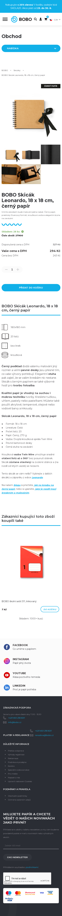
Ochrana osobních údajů (19, 800)
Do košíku (49, 609)
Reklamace (13, 758)
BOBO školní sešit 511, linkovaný (19, 601)
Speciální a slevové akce (18, 770)
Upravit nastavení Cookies (20, 781)
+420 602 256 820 (16, 718)
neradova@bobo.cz (44, 735)
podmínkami (32, 867)
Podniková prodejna (17, 762)
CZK (56, 20)
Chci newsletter (17, 857)
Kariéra (11, 766)
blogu (17, 485)
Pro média (12, 773)
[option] (31, 577)
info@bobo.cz (14, 722)
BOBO (5, 70)
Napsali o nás (14, 777)
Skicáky (17, 70)
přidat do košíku (31, 287)
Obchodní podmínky (17, 796)
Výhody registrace (16, 754)
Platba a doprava (16, 750)
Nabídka (13, 48)
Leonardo (37, 477)
